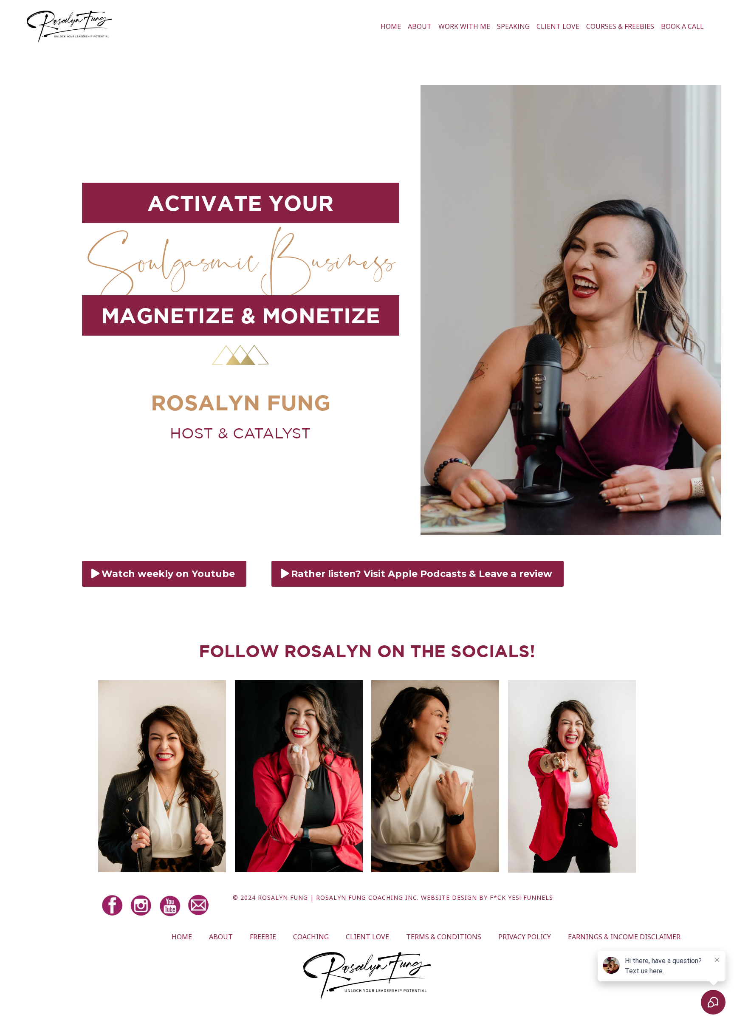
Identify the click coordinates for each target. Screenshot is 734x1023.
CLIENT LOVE (557, 26)
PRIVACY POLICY (524, 936)
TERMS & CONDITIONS (443, 936)
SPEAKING (513, 26)
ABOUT (420, 26)
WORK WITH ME (464, 26)
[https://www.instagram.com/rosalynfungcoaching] (143, 905)
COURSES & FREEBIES (620, 26)
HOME (391, 26)
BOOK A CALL (682, 26)
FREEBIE (263, 936)
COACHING (311, 936)
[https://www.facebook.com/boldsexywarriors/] (114, 905)
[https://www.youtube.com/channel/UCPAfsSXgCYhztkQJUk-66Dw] (172, 905)
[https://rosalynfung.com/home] (69, 26)
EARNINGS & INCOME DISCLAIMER (624, 936)
